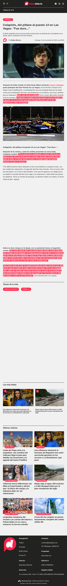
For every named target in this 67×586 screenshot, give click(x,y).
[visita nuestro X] (59, 4)
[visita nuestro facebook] (56, 4)
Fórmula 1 (26, 289)
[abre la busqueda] (7, 4)
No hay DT (22, 555)
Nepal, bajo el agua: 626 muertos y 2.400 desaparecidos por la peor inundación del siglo (49, 486)
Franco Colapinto (57, 85)
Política (21, 543)
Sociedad (22, 547)
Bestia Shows (23, 551)
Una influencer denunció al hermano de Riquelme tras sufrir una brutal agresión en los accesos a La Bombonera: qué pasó (49, 455)
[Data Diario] (33, 4)
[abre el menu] (4, 4)
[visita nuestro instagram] (63, 4)
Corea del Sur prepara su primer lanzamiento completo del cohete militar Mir (49, 519)
